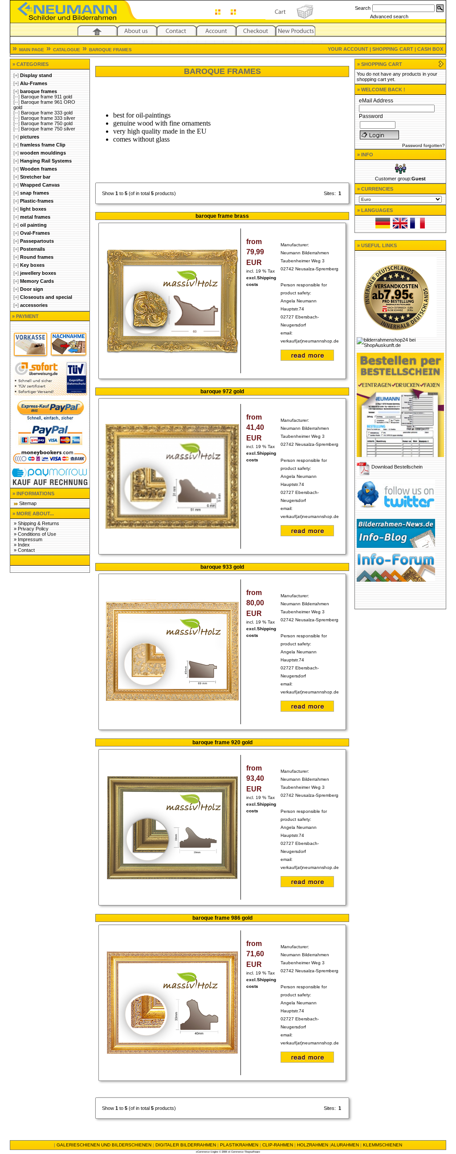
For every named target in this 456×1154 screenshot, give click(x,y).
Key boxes (32, 265)
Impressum (30, 539)
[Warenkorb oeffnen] (441, 66)
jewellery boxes (38, 273)
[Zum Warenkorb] (289, 17)
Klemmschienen (382, 1144)
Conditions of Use (37, 534)
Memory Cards (37, 281)
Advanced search (389, 16)
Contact (26, 550)
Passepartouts (37, 241)
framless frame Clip (42, 144)
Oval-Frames (35, 233)
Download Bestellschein (397, 466)
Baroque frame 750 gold (47, 123)
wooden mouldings (43, 152)
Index (24, 544)
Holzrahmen (312, 1144)
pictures (29, 136)
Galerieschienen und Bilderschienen (104, 1144)
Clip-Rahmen (277, 1144)
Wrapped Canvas (40, 185)
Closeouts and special (46, 297)
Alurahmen (345, 1144)
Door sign (31, 289)
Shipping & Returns (38, 523)
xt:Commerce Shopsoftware (244, 1151)
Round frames (36, 257)
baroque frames (110, 49)
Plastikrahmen (239, 1144)
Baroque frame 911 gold (46, 96)
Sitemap (28, 503)
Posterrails (32, 249)
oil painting (33, 225)
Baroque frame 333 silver (48, 118)
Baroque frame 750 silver (48, 128)
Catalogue (66, 49)
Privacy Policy (33, 528)
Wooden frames (38, 168)
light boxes (33, 209)
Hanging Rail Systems (46, 160)
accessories (34, 305)
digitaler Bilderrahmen (185, 1144)
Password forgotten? (423, 145)
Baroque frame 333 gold (47, 112)
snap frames (34, 193)
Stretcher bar (35, 176)
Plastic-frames (36, 201)
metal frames (35, 217)
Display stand (36, 75)
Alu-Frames (33, 83)
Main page (31, 49)
